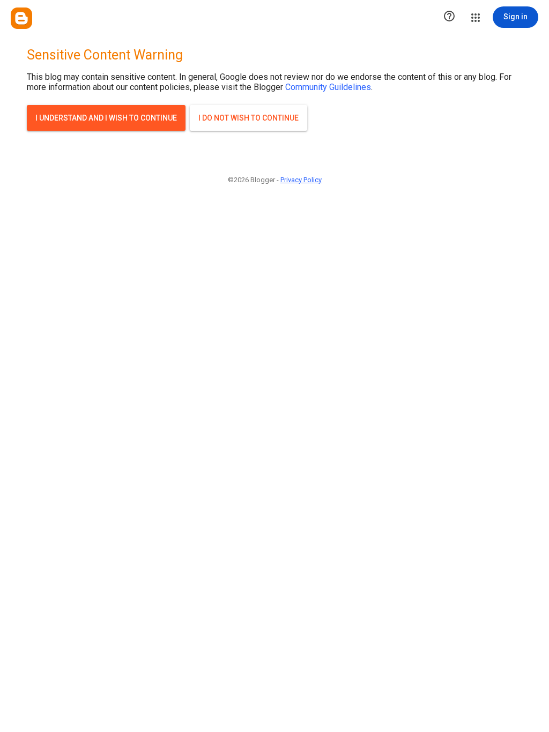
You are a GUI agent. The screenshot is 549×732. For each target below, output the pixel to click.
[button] (449, 17)
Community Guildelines (328, 87)
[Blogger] (21, 18)
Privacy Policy (301, 180)
